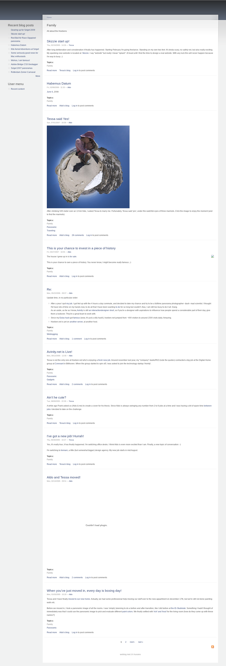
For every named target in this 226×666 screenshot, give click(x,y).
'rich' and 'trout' (160, 611)
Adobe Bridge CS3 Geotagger (24, 64)
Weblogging (52, 334)
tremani (64, 450)
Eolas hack (64, 318)
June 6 (50, 92)
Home (49, 17)
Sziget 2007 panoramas (21, 68)
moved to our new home (79, 599)
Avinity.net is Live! (59, 352)
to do (118, 307)
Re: (49, 289)
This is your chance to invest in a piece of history (81, 248)
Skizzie (85, 53)
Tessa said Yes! (58, 119)
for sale (73, 256)
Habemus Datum (18, 45)
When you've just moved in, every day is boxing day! (84, 590)
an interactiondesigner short (101, 310)
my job (69, 303)
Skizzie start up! (18, 34)
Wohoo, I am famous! (20, 60)
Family (50, 66)
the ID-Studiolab (178, 608)
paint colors (127, 611)
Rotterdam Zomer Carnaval (23, 72)
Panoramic (52, 227)
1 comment (77, 339)
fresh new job (104, 360)
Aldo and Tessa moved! (63, 477)
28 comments (78, 235)
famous (76, 318)
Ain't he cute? (56, 397)
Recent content (17, 89)
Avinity (80, 310)
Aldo (69, 87)
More (38, 76)
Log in (76, 70)
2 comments (77, 384)
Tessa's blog (64, 70)
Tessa (71, 45)
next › (132, 642)
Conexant (59, 363)
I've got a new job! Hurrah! (65, 436)
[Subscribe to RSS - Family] (212, 647)
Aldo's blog (64, 106)
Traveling (51, 230)
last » (140, 642)
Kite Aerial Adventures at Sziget (25, 49)
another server (76, 322)
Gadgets (50, 379)
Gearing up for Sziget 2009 (23, 30)
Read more (52, 70)
